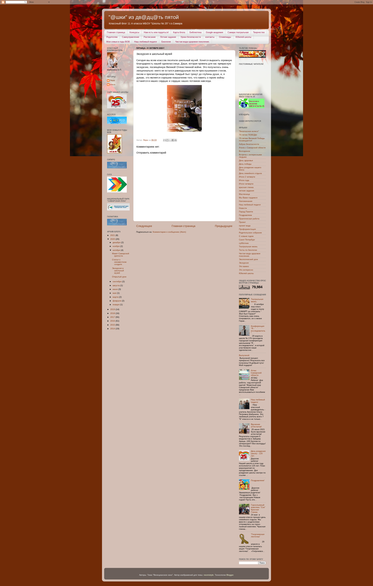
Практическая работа (249, 219)
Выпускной (244, 355)
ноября (116, 246)
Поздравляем (245, 215)
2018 (113, 313)
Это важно (244, 266)
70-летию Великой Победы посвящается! (252, 139)
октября (117, 250)
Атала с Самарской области (252, 148)
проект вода (244, 226)
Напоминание (245, 201)
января (116, 305)
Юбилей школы (243, 37)
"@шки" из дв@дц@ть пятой (144, 17)
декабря (117, 242)
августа (116, 285)
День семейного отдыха (250, 173)
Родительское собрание (250, 233)
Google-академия (214, 32)
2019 (113, 309)
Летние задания (168, 37)
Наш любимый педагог (145, 41)
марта (116, 297)
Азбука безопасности (249, 144)
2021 (113, 235)
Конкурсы (134, 32)
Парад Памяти (246, 212)
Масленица (244, 194)
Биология (166, 41)
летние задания (246, 191)
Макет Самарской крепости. (120, 254)
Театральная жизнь (248, 246)
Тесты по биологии (248, 250)
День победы (245, 164)
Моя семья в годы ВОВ (118, 41)
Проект (242, 222)
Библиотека (195, 32)
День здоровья (246, 160)
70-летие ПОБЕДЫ (248, 135)
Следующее (144, 226)
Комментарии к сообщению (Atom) (169, 232)
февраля (117, 301)
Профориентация (247, 229)
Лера (112, 80)
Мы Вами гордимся (248, 198)
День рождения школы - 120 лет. (258, 453)
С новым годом (246, 236)
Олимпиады (225, 37)
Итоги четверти (246, 184)
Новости (243, 208)
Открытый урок (119, 277)
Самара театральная (238, 32)
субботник (244, 243)
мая (115, 293)
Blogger (229, 575)
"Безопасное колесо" (249, 131)
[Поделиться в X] (170, 140)
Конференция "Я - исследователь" (258, 329)
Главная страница (116, 32)
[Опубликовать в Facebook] (172, 140)
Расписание (150, 37)
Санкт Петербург (247, 240)
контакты (209, 37)
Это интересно (246, 270)
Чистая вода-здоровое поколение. (192, 41)
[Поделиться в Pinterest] (175, 140)
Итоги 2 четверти (247, 177)
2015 (113, 325)
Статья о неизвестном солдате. (119, 262)
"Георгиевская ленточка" (257, 535)
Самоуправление (130, 37)
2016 (113, 321)
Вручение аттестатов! (256, 425)
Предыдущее (223, 226)
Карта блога (179, 32)
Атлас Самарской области (256, 372)
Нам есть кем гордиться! (156, 32)
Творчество (259, 32)
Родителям (111, 37)
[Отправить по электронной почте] (164, 140)
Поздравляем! (257, 480)
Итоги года (244, 180)
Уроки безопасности (191, 37)
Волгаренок (244, 151)
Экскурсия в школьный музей (118, 270)
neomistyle (209, 575)
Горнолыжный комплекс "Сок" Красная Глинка (258, 508)
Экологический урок (248, 259)
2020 (113, 239)
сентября (117, 281)
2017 (113, 317)
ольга (112, 84)
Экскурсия (244, 263)
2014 (113, 329)
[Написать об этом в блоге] (167, 140)
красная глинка (246, 187)
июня (115, 289)
